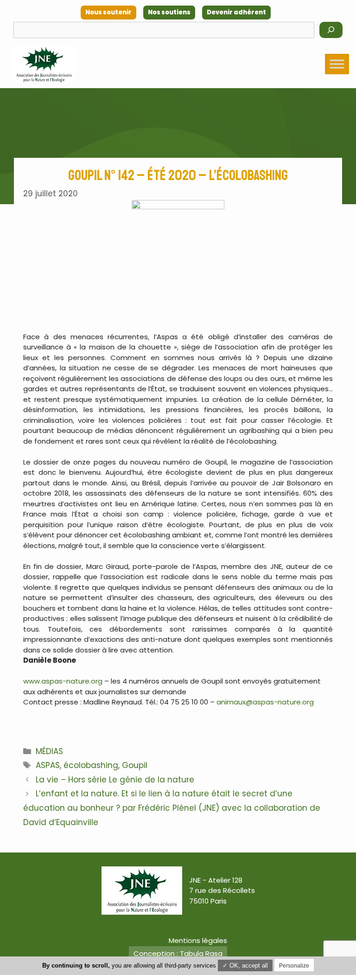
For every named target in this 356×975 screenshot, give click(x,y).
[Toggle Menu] (337, 63)
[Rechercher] (331, 30)
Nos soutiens (169, 12)
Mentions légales (198, 940)
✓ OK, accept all (245, 965)
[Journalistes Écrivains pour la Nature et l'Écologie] (44, 64)
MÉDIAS (49, 751)
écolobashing (91, 765)
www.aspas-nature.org (62, 681)
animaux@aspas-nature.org (265, 702)
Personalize (294, 965)
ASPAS (48, 765)
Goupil (134, 765)
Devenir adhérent (236, 12)
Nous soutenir (108, 12)
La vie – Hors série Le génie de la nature (115, 779)
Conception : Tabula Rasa (178, 953)
